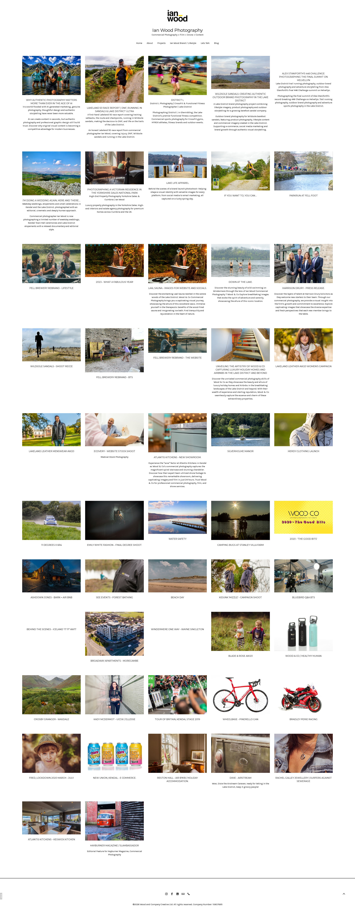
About (150, 43)
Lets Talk (205, 43)
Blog (216, 43)
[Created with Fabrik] (1, 896)
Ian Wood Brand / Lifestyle (183, 43)
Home (139, 43)
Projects (161, 43)
